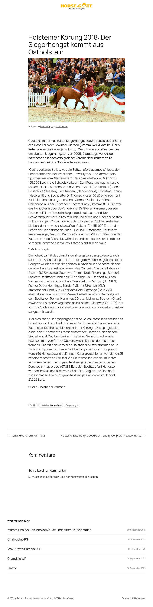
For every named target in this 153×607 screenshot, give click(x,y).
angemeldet (47, 476)
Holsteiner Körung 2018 (51, 405)
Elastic (12, 568)
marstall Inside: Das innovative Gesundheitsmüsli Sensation (49, 530)
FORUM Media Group (64, 598)
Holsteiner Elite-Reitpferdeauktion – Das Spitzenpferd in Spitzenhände (101, 435)
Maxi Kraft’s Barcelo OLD (24, 549)
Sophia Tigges (46, 126)
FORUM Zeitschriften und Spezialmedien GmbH (31, 598)
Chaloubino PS (17, 539)
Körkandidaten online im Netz (28, 435)
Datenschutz (128, 598)
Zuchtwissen (62, 126)
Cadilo (33, 405)
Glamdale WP (16, 558)
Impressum (140, 598)
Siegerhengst (72, 405)
